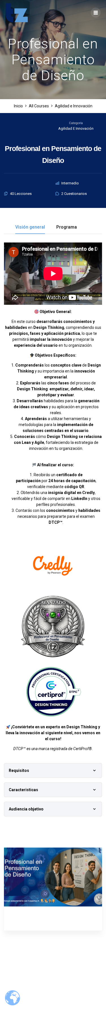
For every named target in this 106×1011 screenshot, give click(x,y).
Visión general (30, 227)
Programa (66, 227)
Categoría (76, 123)
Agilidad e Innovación (76, 128)
